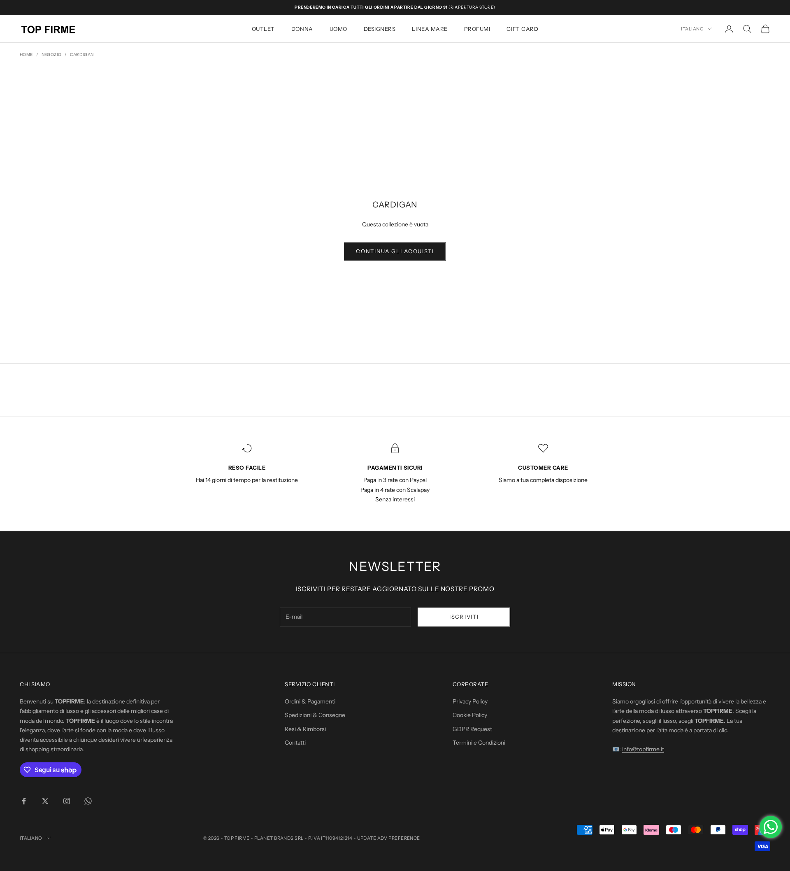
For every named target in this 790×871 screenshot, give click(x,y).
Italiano (692, 29)
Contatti (295, 742)
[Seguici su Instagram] (67, 801)
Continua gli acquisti (395, 251)
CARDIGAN (81, 54)
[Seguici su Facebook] (24, 801)
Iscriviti (464, 616)
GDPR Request (472, 729)
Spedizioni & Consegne (315, 715)
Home (26, 54)
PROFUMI (477, 29)
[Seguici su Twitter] (45, 801)
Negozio (52, 54)
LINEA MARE (429, 29)
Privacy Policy (470, 701)
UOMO (338, 29)
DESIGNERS (380, 29)
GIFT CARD (522, 29)
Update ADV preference (388, 838)
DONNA (302, 29)
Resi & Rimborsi (305, 729)
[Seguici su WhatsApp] (88, 801)
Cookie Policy (470, 715)
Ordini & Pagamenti (310, 701)
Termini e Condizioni (479, 742)
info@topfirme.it (643, 749)
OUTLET (263, 29)
